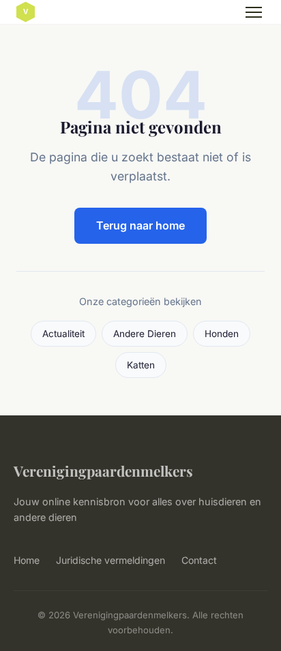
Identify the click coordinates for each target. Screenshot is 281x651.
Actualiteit (63, 333)
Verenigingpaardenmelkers (103, 470)
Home (27, 560)
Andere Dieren (144, 333)
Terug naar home (140, 225)
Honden (222, 333)
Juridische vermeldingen (110, 560)
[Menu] (253, 12)
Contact (199, 560)
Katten (141, 365)
